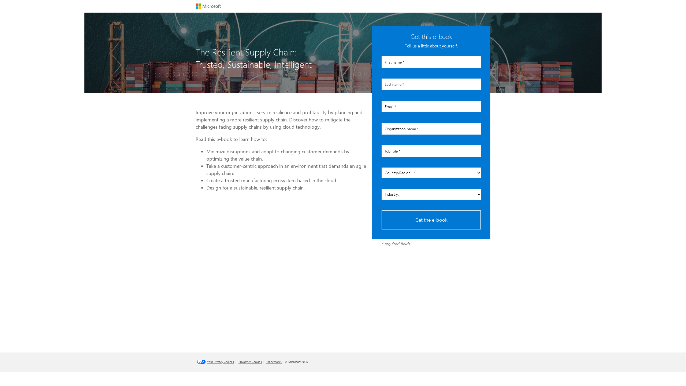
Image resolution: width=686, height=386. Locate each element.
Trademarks (274, 362)
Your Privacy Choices (220, 362)
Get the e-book (431, 220)
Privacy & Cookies (250, 362)
